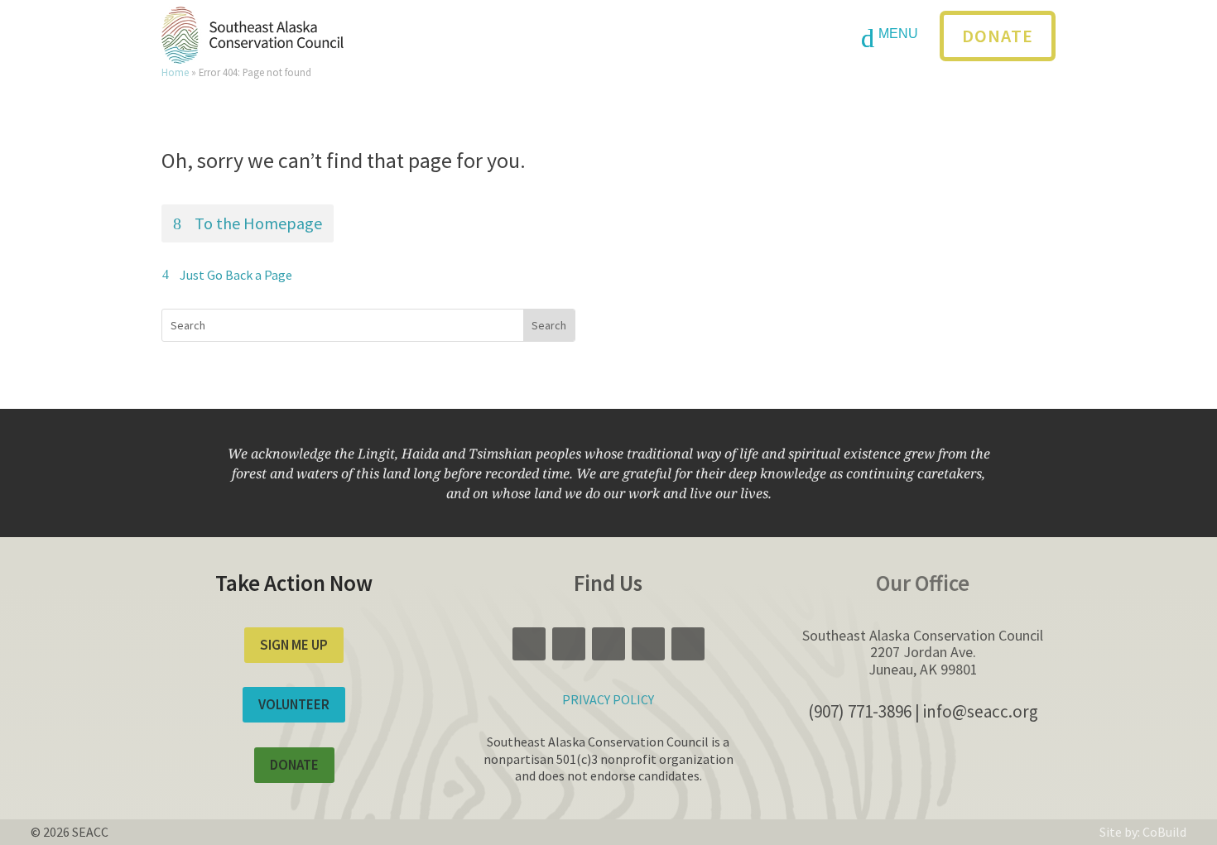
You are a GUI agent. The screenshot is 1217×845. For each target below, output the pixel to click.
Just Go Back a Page (236, 274)
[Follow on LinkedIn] (688, 37)
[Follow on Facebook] (529, 37)
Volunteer (294, 704)
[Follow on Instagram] (648, 37)
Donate (997, 35)
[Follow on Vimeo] (608, 37)
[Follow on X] (568, 37)
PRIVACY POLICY (608, 699)
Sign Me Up (294, 645)
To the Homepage (258, 223)
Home (175, 72)
